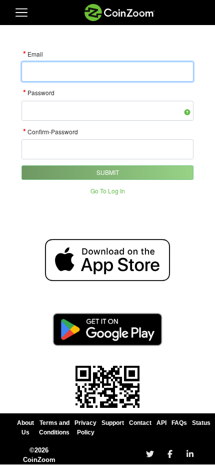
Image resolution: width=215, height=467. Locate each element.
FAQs (179, 422)
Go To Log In (107, 190)
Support (113, 422)
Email (33, 54)
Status (201, 422)
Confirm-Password (50, 131)
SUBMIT (107, 172)
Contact (140, 422)
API (161, 422)
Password (38, 92)
